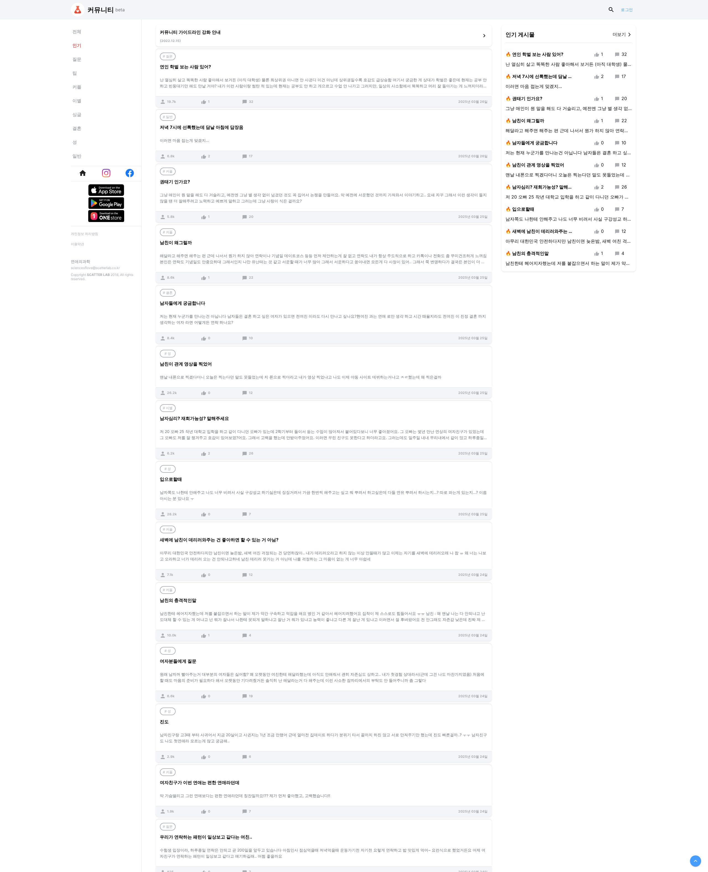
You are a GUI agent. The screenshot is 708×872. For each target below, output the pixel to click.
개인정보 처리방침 (84, 234)
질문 (76, 59)
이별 (76, 100)
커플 (76, 87)
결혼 (76, 128)
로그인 (627, 9)
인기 (76, 45)
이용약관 (77, 244)
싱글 (76, 114)
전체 (76, 31)
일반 (76, 156)
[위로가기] (695, 860)
